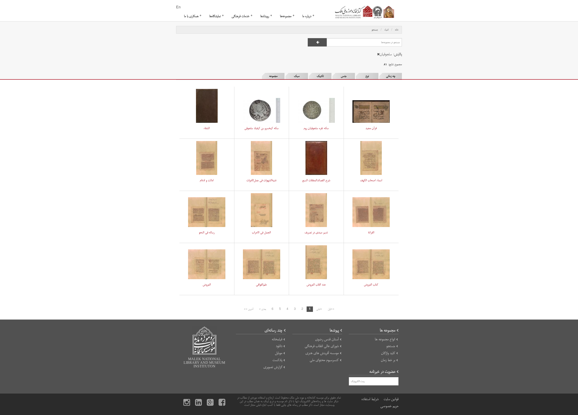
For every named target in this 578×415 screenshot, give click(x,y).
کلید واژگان (388, 353)
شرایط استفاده (370, 399)
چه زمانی (390, 76)
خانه (397, 29)
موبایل (278, 353)
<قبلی (319, 309)
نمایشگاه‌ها (216, 16)
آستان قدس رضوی (327, 339)
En (178, 7)
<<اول (331, 309)
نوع (367, 76)
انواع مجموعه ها (385, 339)
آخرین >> (248, 309)
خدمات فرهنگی (242, 16)
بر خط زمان (388, 360)
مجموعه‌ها (287, 16)
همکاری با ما (192, 16)
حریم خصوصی (389, 406)
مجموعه (273, 76)
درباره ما (308, 16)
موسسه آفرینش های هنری (322, 353)
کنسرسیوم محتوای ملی (324, 360)
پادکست (277, 360)
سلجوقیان (386, 54)
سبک (297, 76)
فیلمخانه (277, 339)
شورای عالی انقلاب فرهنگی (322, 346)
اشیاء (386, 29)
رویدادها (266, 16)
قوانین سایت (391, 399)
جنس (344, 76)
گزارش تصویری (272, 367)
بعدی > (262, 309)
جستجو (375, 29)
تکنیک (320, 76)
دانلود (279, 346)
